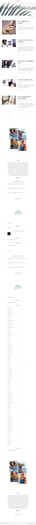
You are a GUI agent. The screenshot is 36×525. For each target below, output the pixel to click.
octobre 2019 (10, 374)
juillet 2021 (9, 335)
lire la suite (21, 33)
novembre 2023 (10, 311)
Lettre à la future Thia (25, 80)
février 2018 (10, 418)
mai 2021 (9, 340)
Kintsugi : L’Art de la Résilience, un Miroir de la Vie (15, 192)
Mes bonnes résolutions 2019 (26, 62)
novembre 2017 (10, 424)
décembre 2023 (10, 309)
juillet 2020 (9, 357)
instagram (18, 514)
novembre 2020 (10, 348)
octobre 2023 (10, 314)
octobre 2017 (10, 427)
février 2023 (10, 318)
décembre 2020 (10, 346)
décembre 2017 (10, 422)
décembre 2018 (10, 396)
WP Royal (8, 523)
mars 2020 (9, 366)
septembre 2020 (10, 353)
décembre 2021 (10, 333)
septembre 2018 (10, 403)
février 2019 (10, 392)
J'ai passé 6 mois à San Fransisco (25, 41)
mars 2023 (9, 316)
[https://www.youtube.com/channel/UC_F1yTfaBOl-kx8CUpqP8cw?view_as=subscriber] (9, 233)
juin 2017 (9, 435)
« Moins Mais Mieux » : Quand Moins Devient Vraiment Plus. (17, 183)
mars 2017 (9, 442)
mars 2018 (9, 416)
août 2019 (9, 379)
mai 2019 (9, 385)
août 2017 (9, 431)
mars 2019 (9, 390)
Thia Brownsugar (18, 8)
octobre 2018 (10, 401)
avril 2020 (9, 364)
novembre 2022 (10, 322)
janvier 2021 (10, 344)
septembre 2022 (10, 327)
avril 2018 (9, 414)
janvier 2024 (10, 307)
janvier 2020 (10, 370)
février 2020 (10, 368)
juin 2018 (9, 409)
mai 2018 (9, 411)
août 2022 (9, 329)
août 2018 (9, 405)
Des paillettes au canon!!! (23, 22)
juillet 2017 (9, 433)
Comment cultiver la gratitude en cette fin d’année (16, 188)
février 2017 (10, 444)
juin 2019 (9, 383)
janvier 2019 (10, 394)
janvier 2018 (10, 420)
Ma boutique (10, 222)
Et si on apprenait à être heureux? (24, 97)
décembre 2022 (10, 320)
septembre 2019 (10, 377)
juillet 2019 (9, 381)
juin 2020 (9, 359)
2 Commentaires (31, 25)
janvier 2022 (10, 331)
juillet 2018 (9, 407)
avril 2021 (9, 342)
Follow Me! (10, 227)
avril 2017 (9, 440)
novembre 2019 (10, 372)
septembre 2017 (10, 429)
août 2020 (9, 355)
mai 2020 (9, 361)
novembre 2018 (10, 398)
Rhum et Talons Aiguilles (11, 239)
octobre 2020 (10, 351)
